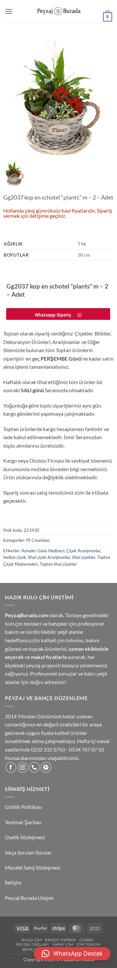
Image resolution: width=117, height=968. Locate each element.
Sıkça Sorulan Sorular (29, 852)
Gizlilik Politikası (23, 807)
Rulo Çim (32, 939)
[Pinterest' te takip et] (46, 767)
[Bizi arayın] (34, 767)
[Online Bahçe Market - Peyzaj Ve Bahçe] (58, 11)
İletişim (13, 882)
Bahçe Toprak (60, 939)
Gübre (86, 939)
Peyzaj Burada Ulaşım (29, 898)
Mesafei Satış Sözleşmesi (33, 867)
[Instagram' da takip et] (22, 767)
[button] (9, 11)
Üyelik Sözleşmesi (25, 837)
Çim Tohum (89, 944)
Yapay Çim (62, 944)
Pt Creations (38, 540)
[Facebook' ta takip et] (11, 767)
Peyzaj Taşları (32, 944)
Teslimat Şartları (23, 822)
